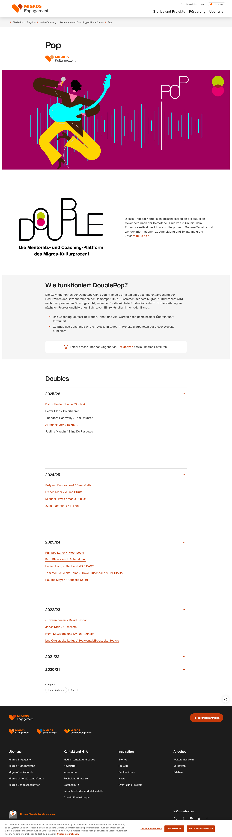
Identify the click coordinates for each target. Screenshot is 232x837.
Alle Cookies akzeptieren (201, 828)
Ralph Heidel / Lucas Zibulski (65, 404)
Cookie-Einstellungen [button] (77, 797)
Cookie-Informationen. (68, 833)
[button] (181, 4)
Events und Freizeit (130, 785)
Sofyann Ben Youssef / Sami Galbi (68, 485)
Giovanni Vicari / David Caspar (66, 620)
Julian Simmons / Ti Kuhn (62, 505)
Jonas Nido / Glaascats (61, 627)
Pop (73, 690)
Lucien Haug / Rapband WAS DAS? (69, 566)
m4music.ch (141, 236)
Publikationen (127, 772)
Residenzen (125, 347)
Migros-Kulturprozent (22, 766)
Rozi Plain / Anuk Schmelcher (65, 559)
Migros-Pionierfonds (21, 772)
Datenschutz (71, 785)
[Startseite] (30, 8)
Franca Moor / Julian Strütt (63, 492)
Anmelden (219, 4)
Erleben (178, 772)
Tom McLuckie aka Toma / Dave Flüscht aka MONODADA (84, 573)
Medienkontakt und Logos (79, 759)
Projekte (123, 766)
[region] (116, 828)
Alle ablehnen (174, 828)
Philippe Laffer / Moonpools (64, 552)
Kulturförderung (56, 690)
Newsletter (192, 4)
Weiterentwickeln (183, 759)
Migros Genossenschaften (24, 785)
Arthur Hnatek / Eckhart (61, 425)
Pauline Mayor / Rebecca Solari (66, 580)
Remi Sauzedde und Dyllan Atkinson (70, 634)
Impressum (70, 772)
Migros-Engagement (21, 759)
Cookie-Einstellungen (151, 828)
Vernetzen (179, 766)
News (122, 778)
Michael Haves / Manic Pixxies (65, 499)
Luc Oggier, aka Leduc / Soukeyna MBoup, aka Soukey (82, 640)
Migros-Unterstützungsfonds (26, 778)
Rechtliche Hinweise (76, 778)
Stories (123, 759)
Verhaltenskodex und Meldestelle (83, 791)
